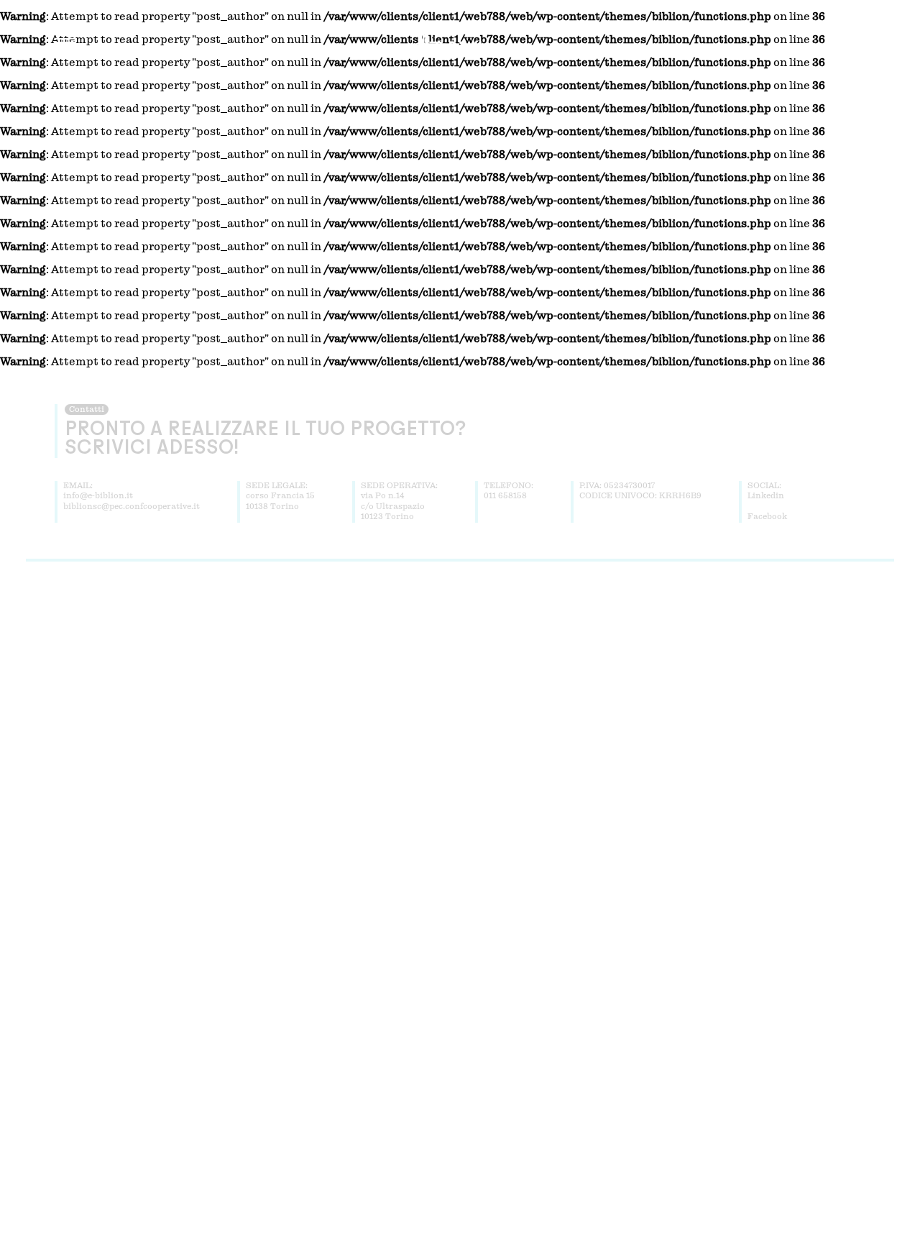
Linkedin (766, 496)
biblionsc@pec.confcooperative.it (131, 507)
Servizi (396, 619)
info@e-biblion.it (98, 496)
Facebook (767, 517)
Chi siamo (346, 619)
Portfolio (443, 619)
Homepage (289, 619)
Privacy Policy (555, 619)
